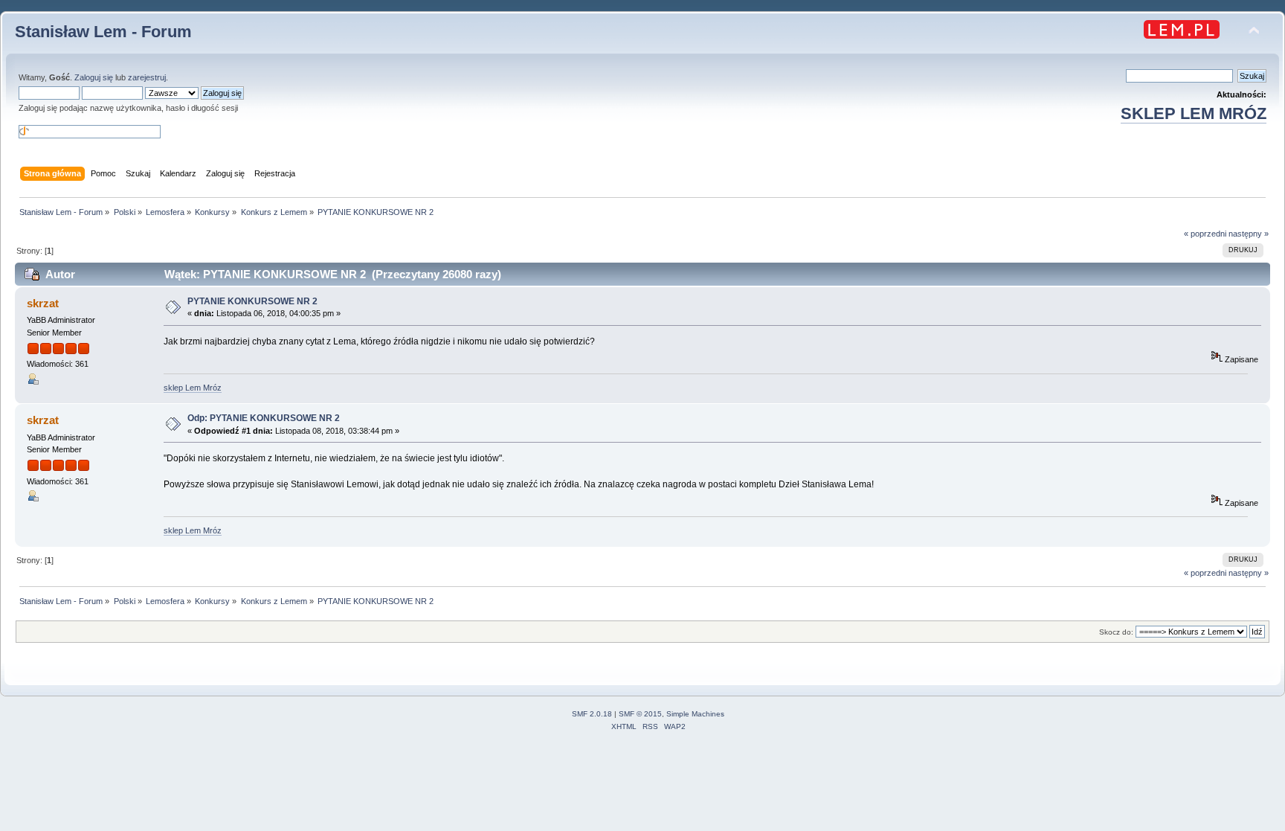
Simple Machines (695, 714)
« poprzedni (1205, 233)
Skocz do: (1116, 632)
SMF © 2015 (640, 714)
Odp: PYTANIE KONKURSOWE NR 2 (263, 418)
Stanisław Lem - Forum (103, 31)
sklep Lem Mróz (193, 387)
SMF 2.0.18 (592, 714)
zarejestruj (147, 77)
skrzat (43, 303)
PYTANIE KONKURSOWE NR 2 (252, 301)
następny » (1248, 233)
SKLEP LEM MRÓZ (1193, 113)
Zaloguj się (93, 77)
